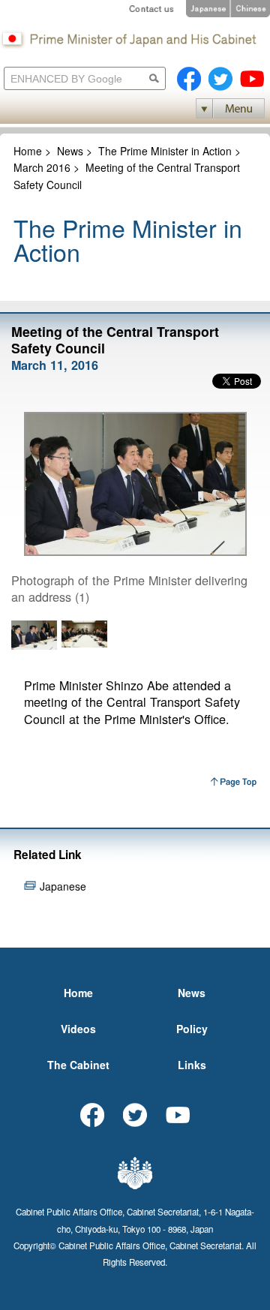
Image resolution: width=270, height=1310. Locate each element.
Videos (78, 1028)
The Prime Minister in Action (165, 150)
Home (28, 150)
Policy (192, 1028)
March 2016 (42, 167)
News (70, 150)
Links (192, 1064)
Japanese (63, 886)
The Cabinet (78, 1064)
